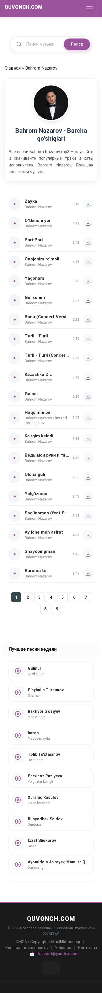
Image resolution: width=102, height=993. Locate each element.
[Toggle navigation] (89, 8)
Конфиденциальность (26, 947)
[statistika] (51, 968)
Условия (63, 947)
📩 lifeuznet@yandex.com (54, 953)
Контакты (87, 947)
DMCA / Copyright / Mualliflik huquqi (48, 942)
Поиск (77, 44)
